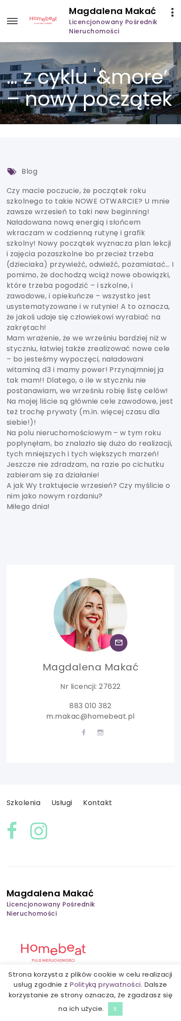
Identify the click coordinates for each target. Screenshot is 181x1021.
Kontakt (97, 803)
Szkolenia (23, 803)
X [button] (115, 1009)
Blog (29, 171)
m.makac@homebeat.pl (90, 716)
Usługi (61, 803)
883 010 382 (90, 706)
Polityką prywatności (105, 984)
